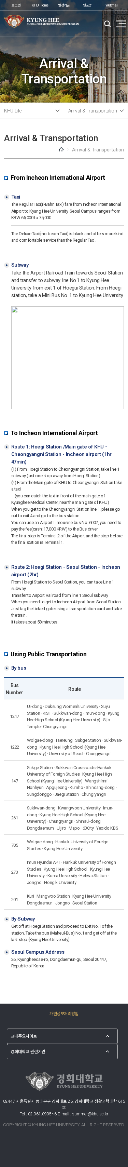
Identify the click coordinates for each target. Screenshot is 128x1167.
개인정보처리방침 (64, 1013)
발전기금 (64, 5)
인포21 (88, 5)
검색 (107, 24)
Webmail (111, 5)
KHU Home (40, 5)
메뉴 (121, 24)
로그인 (16, 5)
